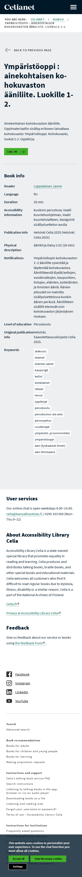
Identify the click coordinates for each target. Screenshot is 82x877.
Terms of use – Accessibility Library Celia (34, 814)
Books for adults (17, 746)
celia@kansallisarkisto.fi (24, 514)
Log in (12, 151)
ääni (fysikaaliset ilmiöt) (50, 446)
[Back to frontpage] (19, 8)
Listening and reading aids (24, 804)
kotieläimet (42, 383)
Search (59, 19)
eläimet (40, 357)
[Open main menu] (73, 7)
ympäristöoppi (44, 439)
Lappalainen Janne (48, 186)
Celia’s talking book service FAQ (28, 778)
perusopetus (43, 420)
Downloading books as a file (25, 798)
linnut (39, 395)
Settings (18, 866)
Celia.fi (11, 604)
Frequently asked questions (25, 831)
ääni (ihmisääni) (45, 452)
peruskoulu (42, 408)
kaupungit (41, 370)
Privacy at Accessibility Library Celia (32, 613)
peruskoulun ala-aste (49, 414)
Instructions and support (24, 773)
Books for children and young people (32, 751)
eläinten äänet (44, 364)
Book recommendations (23, 740)
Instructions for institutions (26, 825)
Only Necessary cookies (48, 858)
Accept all (18, 858)
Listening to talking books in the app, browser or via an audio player (32, 791)
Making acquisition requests (25, 762)
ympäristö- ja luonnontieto (52, 433)
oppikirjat (41, 402)
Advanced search (18, 729)
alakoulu (40, 351)
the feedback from (28, 643)
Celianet (38, 19)
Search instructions (19, 784)
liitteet (39, 389)
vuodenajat (42, 427)
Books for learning (19, 756)
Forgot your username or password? (31, 809)
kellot (38, 376)
